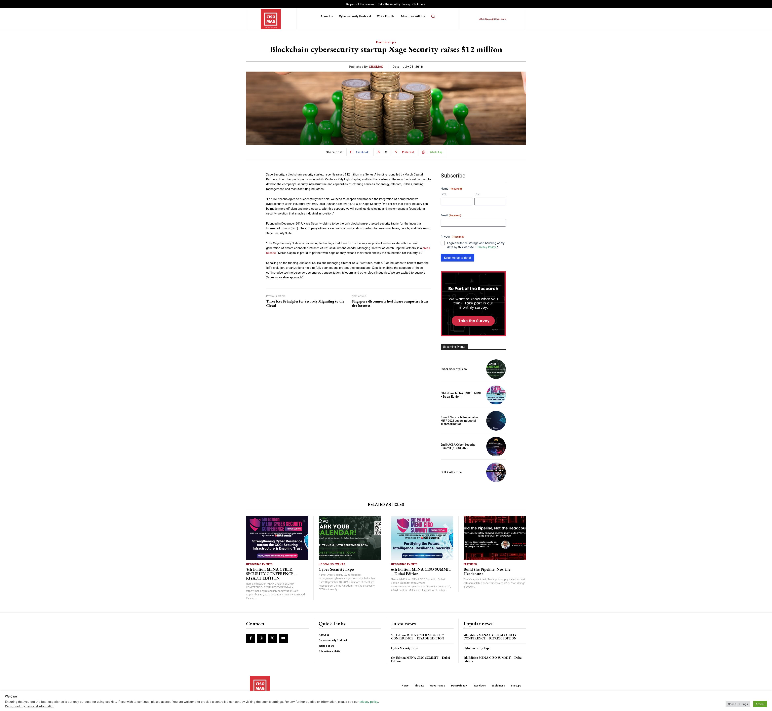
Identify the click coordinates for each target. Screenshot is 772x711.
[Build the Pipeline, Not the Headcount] (495, 538)
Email (451, 215)
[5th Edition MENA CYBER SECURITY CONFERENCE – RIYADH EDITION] (277, 538)
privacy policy (368, 702)
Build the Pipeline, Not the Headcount (487, 571)
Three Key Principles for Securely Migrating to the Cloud (305, 303)
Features (470, 564)
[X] (272, 638)
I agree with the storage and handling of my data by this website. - (476, 245)
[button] (433, 16)
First (443, 194)
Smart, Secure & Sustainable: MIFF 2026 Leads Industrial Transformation (460, 421)
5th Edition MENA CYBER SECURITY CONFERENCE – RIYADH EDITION (271, 574)
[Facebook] (250, 638)
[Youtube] (283, 638)
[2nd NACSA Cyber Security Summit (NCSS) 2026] (496, 446)
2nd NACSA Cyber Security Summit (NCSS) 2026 (458, 446)
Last (477, 194)
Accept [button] (760, 704)
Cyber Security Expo (454, 369)
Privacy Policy (486, 247)
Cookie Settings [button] (738, 704)
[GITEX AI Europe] (496, 472)
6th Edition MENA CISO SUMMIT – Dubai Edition (421, 571)
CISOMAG (376, 67)
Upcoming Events (259, 564)
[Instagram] (261, 638)
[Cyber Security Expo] (496, 369)
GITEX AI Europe (451, 472)
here (422, 4)
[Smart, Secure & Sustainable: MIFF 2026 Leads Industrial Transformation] (496, 420)
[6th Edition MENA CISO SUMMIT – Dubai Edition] (496, 395)
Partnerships (386, 42)
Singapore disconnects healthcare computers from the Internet (390, 303)
